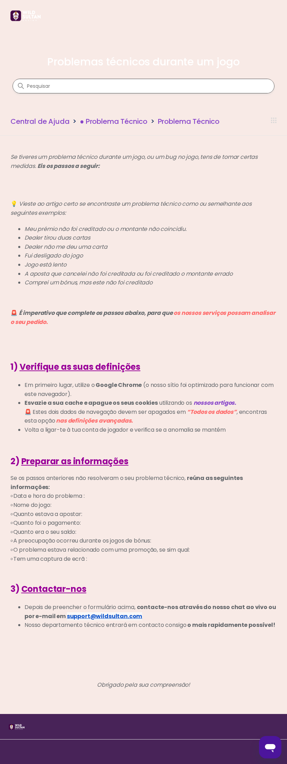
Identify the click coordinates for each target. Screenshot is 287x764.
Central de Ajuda (39, 121)
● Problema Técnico (113, 121)
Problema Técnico (188, 121)
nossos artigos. (215, 403)
